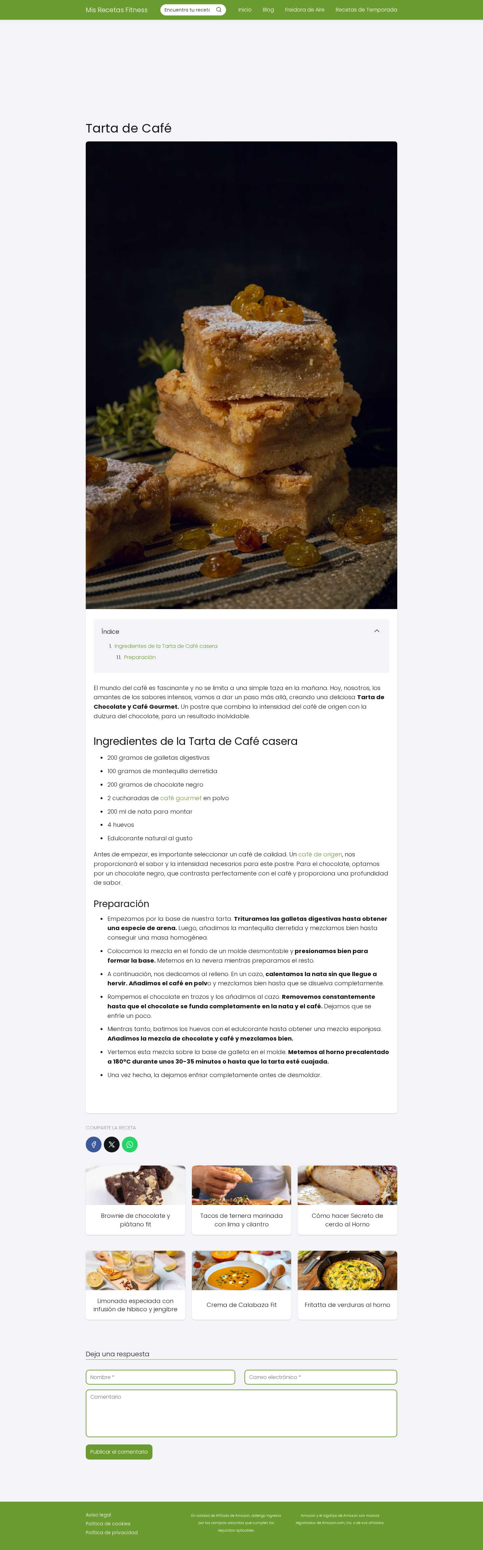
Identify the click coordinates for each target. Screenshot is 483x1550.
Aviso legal (98, 1515)
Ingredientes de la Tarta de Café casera (166, 646)
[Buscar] (219, 9)
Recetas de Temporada (366, 9)
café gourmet (181, 798)
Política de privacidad (112, 1532)
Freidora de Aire (305, 9)
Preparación (140, 657)
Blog (268, 9)
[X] (112, 1144)
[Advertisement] (241, 69)
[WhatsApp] (130, 1144)
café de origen (320, 854)
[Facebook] (94, 1144)
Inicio (245, 9)
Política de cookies (108, 1523)
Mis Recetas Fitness (117, 9)
